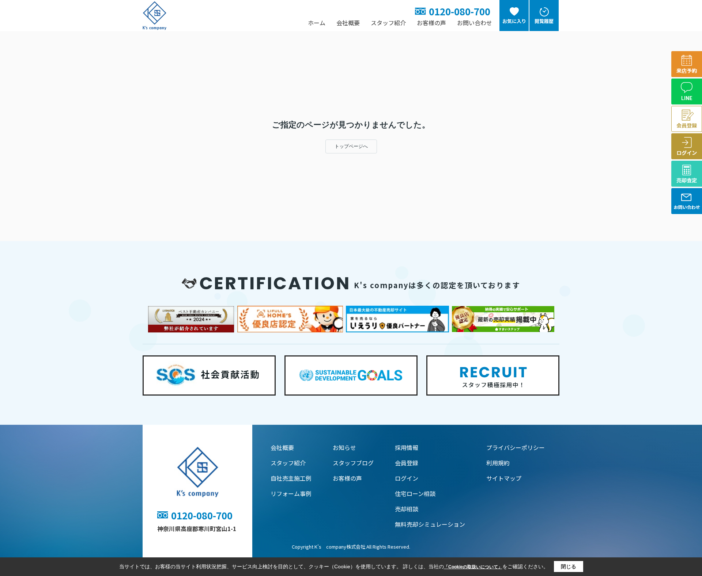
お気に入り (514, 21)
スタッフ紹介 (388, 22)
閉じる (568, 566)
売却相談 (406, 508)
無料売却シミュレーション (430, 524)
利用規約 (498, 462)
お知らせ (344, 447)
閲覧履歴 (544, 21)
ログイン (406, 478)
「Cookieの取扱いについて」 (473, 566)
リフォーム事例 (291, 493)
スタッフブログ (353, 462)
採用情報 (406, 447)
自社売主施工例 (291, 478)
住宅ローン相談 (415, 493)
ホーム (316, 22)
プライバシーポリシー (515, 447)
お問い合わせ (474, 22)
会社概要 (348, 22)
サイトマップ (503, 478)
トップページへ (351, 146)
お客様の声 (431, 22)
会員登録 (406, 462)
